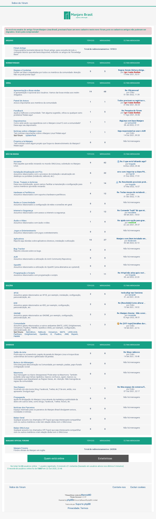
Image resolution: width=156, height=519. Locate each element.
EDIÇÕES (9, 286)
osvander (132, 315)
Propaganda (19, 397)
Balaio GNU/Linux (21, 428)
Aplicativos (19, 239)
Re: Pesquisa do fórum (132, 111)
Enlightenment (31, 334)
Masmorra (18, 373)
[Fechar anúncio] (149, 30)
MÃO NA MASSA (12, 154)
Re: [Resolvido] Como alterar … (131, 303)
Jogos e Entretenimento (25, 231)
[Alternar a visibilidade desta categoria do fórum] (149, 41)
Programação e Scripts (24, 273)
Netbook (42, 332)
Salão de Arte (20, 352)
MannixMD (86, 495)
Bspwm (74, 334)
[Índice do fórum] (78, 15)
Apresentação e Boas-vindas (27, 90)
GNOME (17, 313)
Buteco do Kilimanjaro (24, 362)
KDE (15, 303)
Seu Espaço (19, 387)
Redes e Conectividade (24, 202)
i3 (51, 334)
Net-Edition (30, 332)
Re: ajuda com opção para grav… (131, 220)
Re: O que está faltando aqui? (133, 161)
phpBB (70, 500)
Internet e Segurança (23, 210)
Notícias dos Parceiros (24, 407)
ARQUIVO (9, 41)
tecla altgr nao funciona (131, 293)
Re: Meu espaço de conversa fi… (131, 387)
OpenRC (17, 265)
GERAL (8, 83)
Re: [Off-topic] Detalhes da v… (133, 324)
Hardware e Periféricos (24, 192)
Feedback (18, 111)
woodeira (132, 213)
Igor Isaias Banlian (132, 72)
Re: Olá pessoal (131, 90)
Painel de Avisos (21, 101)
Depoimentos (20, 121)
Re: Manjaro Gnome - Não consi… (131, 313)
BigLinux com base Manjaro (132, 121)
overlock (132, 223)
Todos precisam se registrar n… (131, 101)
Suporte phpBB (83, 504)
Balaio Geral (19, 418)
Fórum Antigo (20, 48)
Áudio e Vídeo (20, 220)
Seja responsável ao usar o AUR (132, 131)
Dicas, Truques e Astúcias (26, 182)
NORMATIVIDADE (12, 63)
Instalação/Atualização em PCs (28, 172)
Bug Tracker (19, 249)
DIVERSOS (10, 345)
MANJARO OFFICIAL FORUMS (17, 441)
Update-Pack (31, 135)
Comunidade (19, 323)
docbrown (132, 241)
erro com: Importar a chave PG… (131, 172)
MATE (62, 332)
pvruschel (132, 123)
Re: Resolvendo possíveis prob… (133, 182)
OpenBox (43, 334)
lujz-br (132, 174)
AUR (16, 257)
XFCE (16, 293)
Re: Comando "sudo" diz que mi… (131, 210)
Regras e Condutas (22, 70)
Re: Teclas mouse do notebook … (131, 192)
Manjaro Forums (21, 448)
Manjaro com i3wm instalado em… (132, 239)
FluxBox (58, 334)
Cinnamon (52, 332)
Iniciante (17, 161)
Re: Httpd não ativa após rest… (131, 273)
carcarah (132, 295)
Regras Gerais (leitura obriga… (131, 70)
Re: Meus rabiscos (132, 352)
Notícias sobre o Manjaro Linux (28, 131)
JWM (66, 334)
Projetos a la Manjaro (23, 141)
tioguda (132, 164)
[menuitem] (136, 487)
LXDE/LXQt (72, 332)
